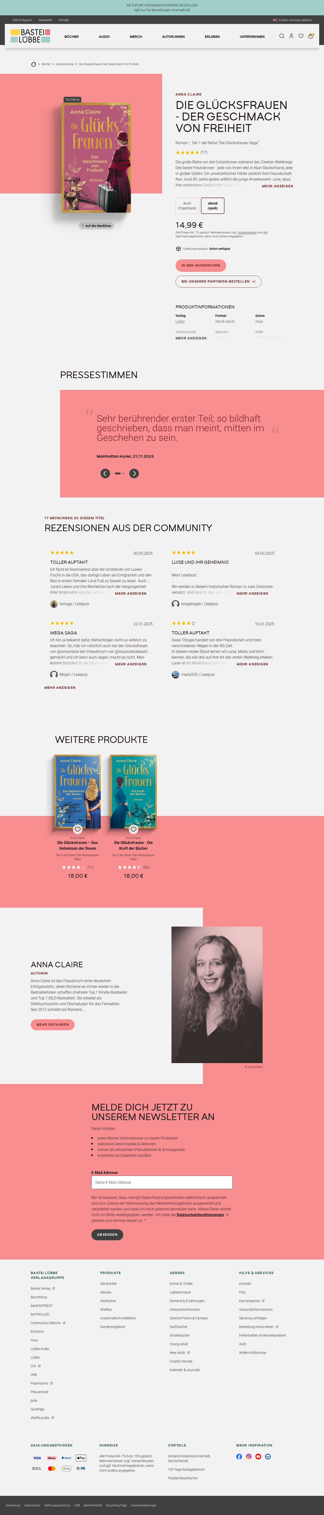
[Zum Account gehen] (291, 36)
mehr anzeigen (277, 186)
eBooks (105, 1292)
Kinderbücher (180, 1335)
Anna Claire (189, 94)
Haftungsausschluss (57, 1505)
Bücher (46, 64)
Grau (34, 1340)
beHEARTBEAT (42, 1306)
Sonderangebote (112, 1327)
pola (34, 1400)
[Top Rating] (96, 158)
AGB (242, 1344)
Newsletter (45, 20)
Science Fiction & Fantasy (189, 1318)
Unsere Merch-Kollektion (118, 1318)
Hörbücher (108, 1301)
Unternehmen (252, 37)
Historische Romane (185, 1309)
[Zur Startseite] (33, 64)
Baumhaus (39, 1297)
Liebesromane (65, 64)
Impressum (13, 1505)
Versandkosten (247, 232)
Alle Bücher (108, 1284)
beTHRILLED (40, 1314)
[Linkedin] (268, 1456)
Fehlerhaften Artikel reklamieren (262, 1335)
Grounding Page (116, 1505)
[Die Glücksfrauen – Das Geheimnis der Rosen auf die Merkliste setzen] (77, 791)
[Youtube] (258, 1456)
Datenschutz (32, 1505)
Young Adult (179, 1344)
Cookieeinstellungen (143, 1505)
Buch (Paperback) (187, 205)
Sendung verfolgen (253, 1318)
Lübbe (180, 321)
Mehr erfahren (52, 1024)
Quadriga (37, 1409)
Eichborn (37, 1331)
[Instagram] (249, 1456)
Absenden (107, 1234)
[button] (77, 817)
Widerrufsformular (253, 1353)
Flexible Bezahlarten (183, 1478)
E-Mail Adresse (104, 1172)
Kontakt (64, 20)
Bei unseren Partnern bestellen (216, 281)
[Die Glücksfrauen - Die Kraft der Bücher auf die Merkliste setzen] (133, 791)
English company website (295, 20)
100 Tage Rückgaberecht (186, 1469)
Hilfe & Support (22, 20)
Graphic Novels (181, 1361)
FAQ (242, 1292)
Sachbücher (179, 1327)
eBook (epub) (213, 205)
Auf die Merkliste (97, 226)
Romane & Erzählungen (187, 1301)
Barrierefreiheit (93, 1505)
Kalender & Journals (185, 1370)
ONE (34, 1375)
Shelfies (106, 1309)
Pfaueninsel (39, 1392)
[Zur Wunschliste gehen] (301, 36)
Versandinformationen (256, 1309)
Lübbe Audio (40, 1349)
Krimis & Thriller (181, 1284)
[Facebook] (239, 1456)
